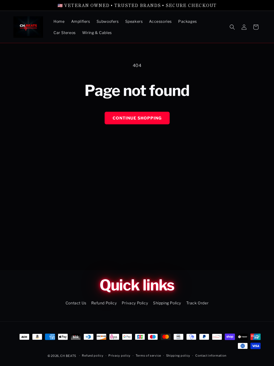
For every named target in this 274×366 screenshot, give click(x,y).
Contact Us (76, 303)
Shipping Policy (167, 303)
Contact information (210, 355)
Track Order (197, 303)
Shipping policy (178, 355)
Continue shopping (137, 118)
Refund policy (92, 355)
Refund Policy (104, 303)
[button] (232, 27)
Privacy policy (119, 355)
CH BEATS (68, 356)
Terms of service (148, 355)
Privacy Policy (135, 303)
